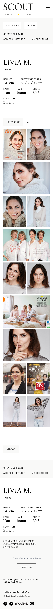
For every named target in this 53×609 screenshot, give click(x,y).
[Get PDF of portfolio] (27, 122)
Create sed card (13, 34)
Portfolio (12, 25)
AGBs (16, 592)
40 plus (7, 70)
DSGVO (25, 592)
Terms (7, 592)
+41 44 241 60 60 (12, 582)
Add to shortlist (14, 39)
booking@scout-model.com (20, 579)
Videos (31, 25)
